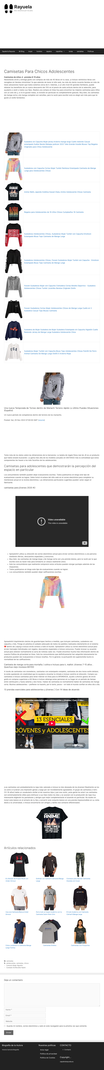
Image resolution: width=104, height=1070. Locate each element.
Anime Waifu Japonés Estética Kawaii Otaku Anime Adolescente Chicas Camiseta (57, 192)
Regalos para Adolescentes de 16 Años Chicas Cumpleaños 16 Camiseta (54, 212)
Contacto (67, 1050)
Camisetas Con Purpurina (80, 945)
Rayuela (23, 7)
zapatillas (59, 51)
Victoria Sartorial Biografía (10, 1049)
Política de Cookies (47, 1058)
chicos (26, 963)
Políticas (91, 51)
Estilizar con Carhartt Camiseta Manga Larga (49, 880)
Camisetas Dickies (49, 945)
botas (71, 51)
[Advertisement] (52, 32)
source (41, 420)
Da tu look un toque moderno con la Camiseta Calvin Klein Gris (49, 913)
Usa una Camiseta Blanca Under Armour (17, 913)
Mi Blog (21, 51)
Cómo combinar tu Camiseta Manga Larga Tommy (18, 946)
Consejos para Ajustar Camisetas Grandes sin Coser (78, 880)
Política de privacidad (48, 1054)
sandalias (80, 51)
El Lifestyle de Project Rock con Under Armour (17, 880)
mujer (30, 51)
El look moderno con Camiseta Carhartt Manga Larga (77, 913)
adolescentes (10, 963)
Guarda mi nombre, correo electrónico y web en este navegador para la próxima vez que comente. (47, 1026)
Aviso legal (44, 1050)
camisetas (9, 961)
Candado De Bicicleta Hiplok (16, 967)
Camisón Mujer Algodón (14, 965)
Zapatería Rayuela (8, 51)
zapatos (49, 51)
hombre (39, 51)
